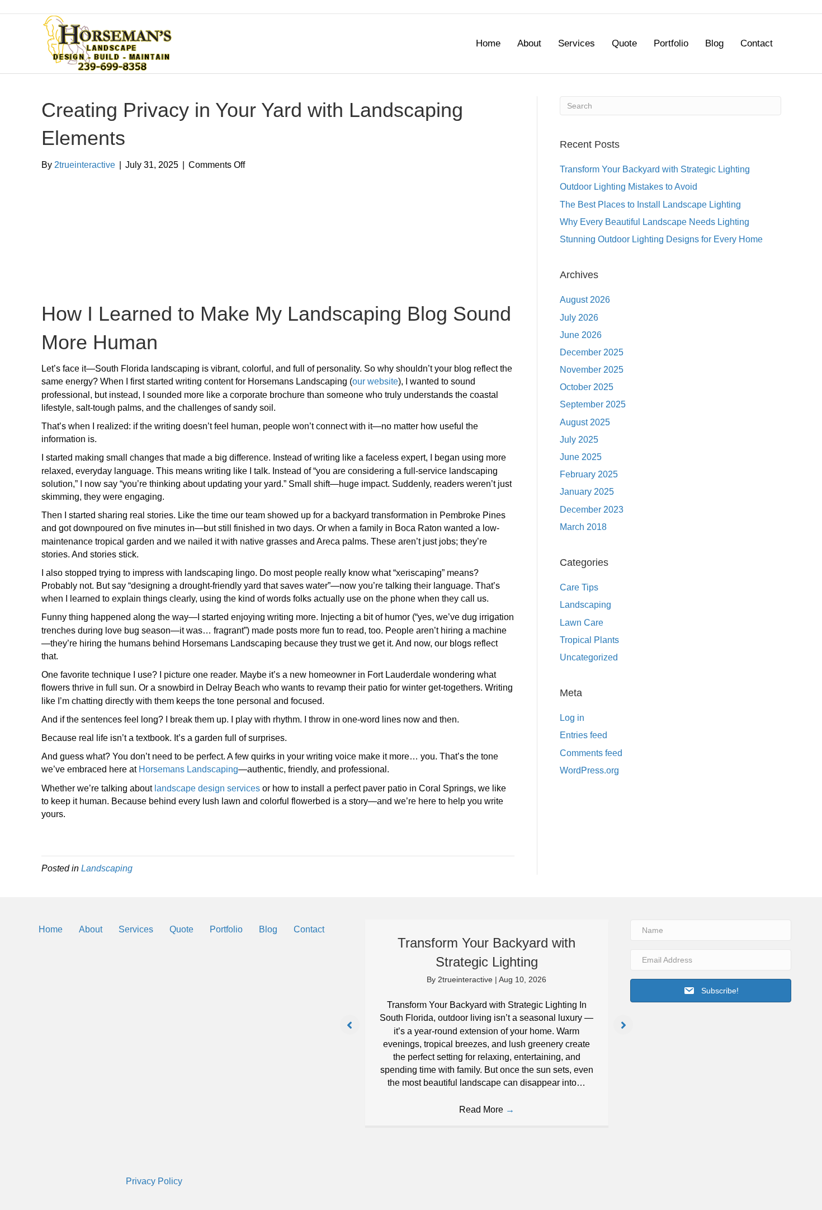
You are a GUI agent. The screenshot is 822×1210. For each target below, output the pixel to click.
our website (375, 381)
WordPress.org (589, 770)
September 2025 (593, 404)
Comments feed (591, 753)
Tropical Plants (589, 640)
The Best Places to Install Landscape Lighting (650, 204)
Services (576, 43)
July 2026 (579, 317)
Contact (756, 43)
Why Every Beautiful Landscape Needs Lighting (654, 222)
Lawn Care (581, 622)
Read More (486, 1109)
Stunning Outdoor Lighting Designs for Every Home (661, 239)
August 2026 (585, 299)
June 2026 (581, 335)
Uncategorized (589, 657)
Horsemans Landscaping (188, 769)
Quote (624, 43)
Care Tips (579, 587)
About (529, 43)
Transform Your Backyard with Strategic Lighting (655, 169)
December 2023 (591, 509)
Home (488, 43)
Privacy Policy (154, 1181)
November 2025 (591, 369)
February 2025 (589, 474)
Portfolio (671, 43)
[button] (350, 1025)
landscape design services (207, 788)
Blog (714, 43)
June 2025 (581, 457)
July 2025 (579, 439)
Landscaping (107, 868)
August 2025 (585, 422)
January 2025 (587, 491)
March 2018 (583, 527)
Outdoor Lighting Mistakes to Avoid (628, 186)
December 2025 (591, 352)
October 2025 (586, 387)
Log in (572, 718)
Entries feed (583, 735)
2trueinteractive (466, 979)
